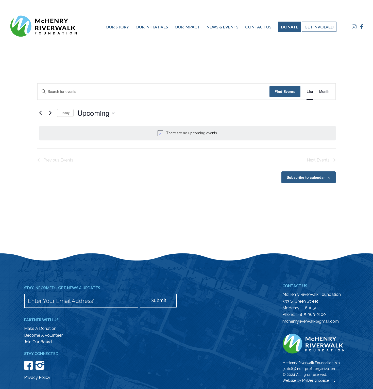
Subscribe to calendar (306, 177)
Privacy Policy (37, 377)
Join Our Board (38, 341)
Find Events (285, 91)
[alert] (187, 133)
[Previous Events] (40, 113)
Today (65, 112)
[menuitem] (117, 27)
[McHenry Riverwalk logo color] (43, 27)
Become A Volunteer (43, 335)
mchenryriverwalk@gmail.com (310, 321)
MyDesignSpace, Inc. (319, 380)
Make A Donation (40, 328)
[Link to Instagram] (354, 26)
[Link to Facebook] (362, 26)
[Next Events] (50, 113)
